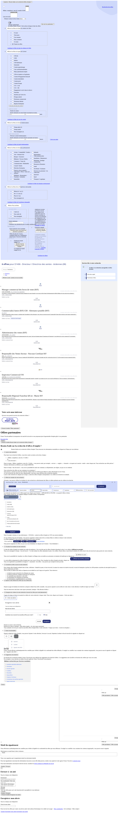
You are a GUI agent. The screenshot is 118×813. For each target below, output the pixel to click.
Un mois (16, 42)
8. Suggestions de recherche (11, 654)
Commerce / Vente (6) (19, 161)
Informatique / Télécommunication (39, 155)
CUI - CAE (17, 85)
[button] (41, 291)
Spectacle (36, 174)
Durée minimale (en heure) (17, 137)
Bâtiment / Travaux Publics (21, 159)
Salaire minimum (13, 221)
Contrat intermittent (19, 79)
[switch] (9, 23)
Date (6, 275)
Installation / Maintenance (40, 158)
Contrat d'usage (18, 83)
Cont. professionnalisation (20, 69)
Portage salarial (18, 97)
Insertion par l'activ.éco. (20, 94)
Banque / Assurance (19, 156)
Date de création (14, 28)
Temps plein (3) (18, 127)
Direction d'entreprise (19, 168)
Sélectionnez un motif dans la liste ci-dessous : (12, 751)
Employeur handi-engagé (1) (18, 241)
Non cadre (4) (17, 214)
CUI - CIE (16, 88)
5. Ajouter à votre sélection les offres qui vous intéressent (17, 580)
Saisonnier (16, 65)
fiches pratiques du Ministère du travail (44, 763)
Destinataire (4, 777)
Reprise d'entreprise (19, 103)
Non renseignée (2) (19, 198)
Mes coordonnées (58, 809)
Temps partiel (17, 129)
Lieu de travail (6, 16)
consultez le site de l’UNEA (40, 248)
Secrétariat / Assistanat (39, 168)
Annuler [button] (8, 811)
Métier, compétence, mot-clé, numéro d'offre (14, 10)
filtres (13, 205)
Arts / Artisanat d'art (19, 154)
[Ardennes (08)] (13, 12)
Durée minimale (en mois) (17, 112)
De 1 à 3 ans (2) (18, 193)
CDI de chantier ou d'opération (22, 74)
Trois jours (16, 35)
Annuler (3, 766)
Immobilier (17, 179)
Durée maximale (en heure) (31, 137)
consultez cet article (40, 225)
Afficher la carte (12, 277)
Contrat (14, 51)
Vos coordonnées (5, 781)
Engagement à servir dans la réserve (23, 90)
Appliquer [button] (19, 48)
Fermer (3, 440)
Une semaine (17, 37)
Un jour (16, 33)
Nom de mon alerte (5, 804)
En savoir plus (4, 439)
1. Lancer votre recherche (10, 452)
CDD (15, 58)
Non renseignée (18, 216)
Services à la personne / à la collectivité (41, 171)
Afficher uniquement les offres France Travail (24, 25)
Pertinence (7, 273)
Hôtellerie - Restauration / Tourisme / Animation (20, 176)
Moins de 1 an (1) (18, 191)
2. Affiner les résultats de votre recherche (14, 477)
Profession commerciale (20, 99)
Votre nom (12, 781)
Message (3, 787)
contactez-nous (76, 761)
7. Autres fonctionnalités (10, 630)
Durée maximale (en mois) (30, 112)
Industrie (36, 152)
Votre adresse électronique (7, 784)
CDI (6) (16, 56)
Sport (35, 177)
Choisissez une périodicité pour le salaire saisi (20, 224)
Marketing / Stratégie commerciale (39, 161)
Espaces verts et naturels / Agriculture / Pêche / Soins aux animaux (22, 172)
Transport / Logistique (39, 179)
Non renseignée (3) (19, 131)
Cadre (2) (16, 212)
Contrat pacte (17, 81)
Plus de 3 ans (17, 196)
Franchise (16, 92)
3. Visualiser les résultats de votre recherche (14, 546)
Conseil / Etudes (18, 165)
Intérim (16, 60)
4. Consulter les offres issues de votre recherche (15, 564)
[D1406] (27, 6)
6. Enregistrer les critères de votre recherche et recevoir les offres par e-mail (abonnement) (25, 592)
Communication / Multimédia (21, 163)
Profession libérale (18, 101)
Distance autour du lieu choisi (11, 18)
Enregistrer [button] (22, 811)
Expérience (14, 187)
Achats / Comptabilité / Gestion (22, 152)
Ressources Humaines (39, 164)
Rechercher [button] (107, 7)
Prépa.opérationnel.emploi (20, 71)
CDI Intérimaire (18, 62)
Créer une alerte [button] (54, 139)
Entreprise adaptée (39, 227)
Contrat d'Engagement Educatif (22, 76)
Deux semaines (18, 39)
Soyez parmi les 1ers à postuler (17, 228)
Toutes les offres (18, 44)
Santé (35, 166)
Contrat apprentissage (19, 67)
